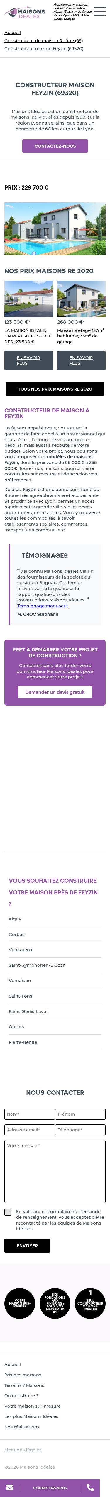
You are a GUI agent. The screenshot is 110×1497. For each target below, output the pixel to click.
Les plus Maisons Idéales (31, 1416)
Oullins (16, 1026)
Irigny (15, 918)
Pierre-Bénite (23, 1042)
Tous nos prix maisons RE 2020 (55, 388)
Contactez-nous (50, 1488)
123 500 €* (17, 322)
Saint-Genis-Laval (28, 1011)
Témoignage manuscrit (42, 605)
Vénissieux (20, 949)
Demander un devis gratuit (55, 692)
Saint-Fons (20, 995)
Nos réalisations (22, 1426)
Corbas (17, 934)
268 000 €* (71, 322)
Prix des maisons (22, 1374)
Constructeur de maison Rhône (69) (43, 40)
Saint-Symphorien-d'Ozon (37, 965)
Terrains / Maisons (24, 1385)
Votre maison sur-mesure (32, 1406)
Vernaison (20, 980)
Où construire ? (21, 1395)
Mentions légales (23, 1449)
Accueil (12, 32)
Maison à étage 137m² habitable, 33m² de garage (80, 336)
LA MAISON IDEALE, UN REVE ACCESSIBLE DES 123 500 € (27, 336)
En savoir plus (28, 360)
